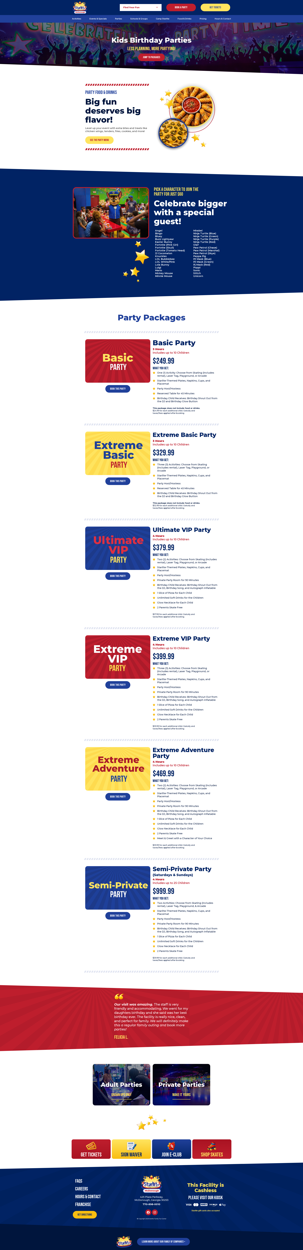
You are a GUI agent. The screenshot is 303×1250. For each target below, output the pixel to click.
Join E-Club (172, 1155)
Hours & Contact (88, 1197)
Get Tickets (91, 1155)
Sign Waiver (131, 1155)
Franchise (83, 1204)
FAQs (78, 1181)
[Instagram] (155, 1212)
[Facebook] (148, 1212)
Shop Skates (212, 1155)
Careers (81, 1189)
